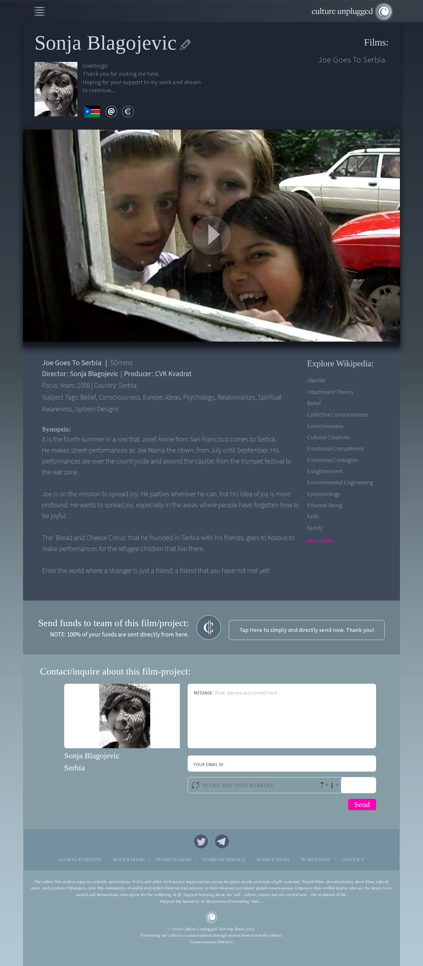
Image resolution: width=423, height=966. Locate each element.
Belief (314, 403)
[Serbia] (92, 112)
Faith (313, 516)
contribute (128, 112)
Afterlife (316, 380)
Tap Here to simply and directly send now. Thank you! (306, 630)
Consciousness (325, 426)
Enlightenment (325, 471)
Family (315, 528)
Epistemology (323, 494)
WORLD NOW (315, 859)
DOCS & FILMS (129, 859)
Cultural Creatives (328, 437)
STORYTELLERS (173, 859)
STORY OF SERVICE (223, 859)
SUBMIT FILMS (272, 859)
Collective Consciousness (337, 414)
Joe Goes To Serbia (351, 60)
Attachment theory (330, 392)
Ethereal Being (324, 505)
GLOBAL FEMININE (80, 859)
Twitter (201, 841)
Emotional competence (335, 448)
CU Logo (211, 917)
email (111, 112)
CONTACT (353, 859)
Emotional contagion (332, 460)
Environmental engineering (340, 482)
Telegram (222, 841)
